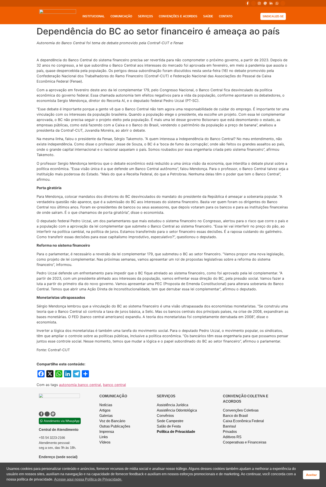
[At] (265, 3)
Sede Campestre (170, 421)
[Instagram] (259, 3)
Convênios (165, 416)
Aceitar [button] (311, 475)
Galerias (106, 416)
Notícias (105, 405)
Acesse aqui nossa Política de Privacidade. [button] (88, 479)
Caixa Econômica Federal (243, 421)
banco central (114, 384)
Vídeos (104, 442)
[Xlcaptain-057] (253, 3)
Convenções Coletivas (241, 410)
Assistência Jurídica (172, 405)
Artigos (104, 410)
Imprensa (106, 432)
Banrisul (229, 426)
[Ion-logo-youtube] (282, 3)
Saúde (208, 16)
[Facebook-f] (247, 3)
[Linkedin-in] (271, 3)
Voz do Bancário (112, 421)
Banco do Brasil (235, 416)
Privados (230, 432)
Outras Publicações (114, 426)
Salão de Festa (169, 426)
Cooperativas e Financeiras (244, 442)
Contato (225, 16)
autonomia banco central (80, 384)
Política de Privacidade (176, 432)
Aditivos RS (232, 437)
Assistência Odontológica (177, 410)
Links (103, 437)
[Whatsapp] (276, 3)
